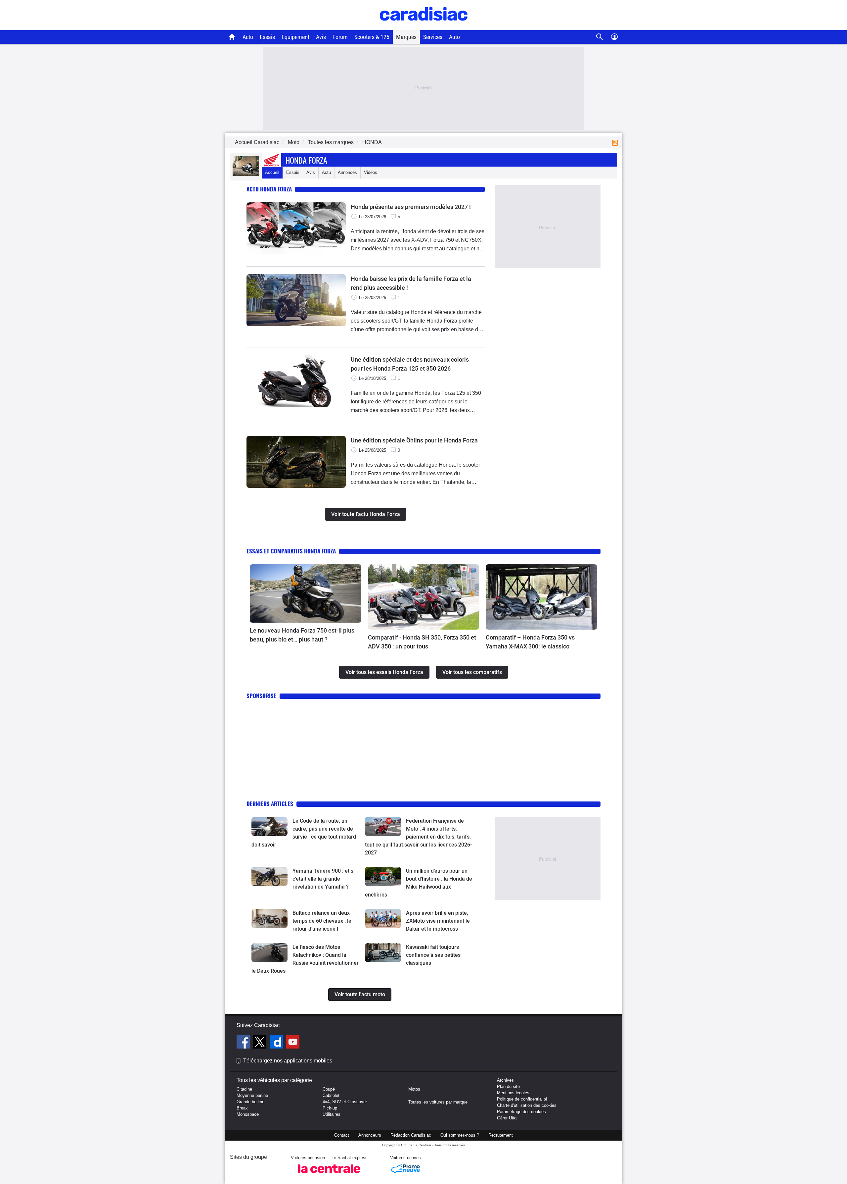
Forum (340, 36)
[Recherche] (599, 37)
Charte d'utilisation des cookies (527, 1105)
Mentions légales (513, 1092)
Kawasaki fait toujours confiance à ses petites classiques (433, 955)
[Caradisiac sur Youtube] (292, 1043)
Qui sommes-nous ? (459, 1135)
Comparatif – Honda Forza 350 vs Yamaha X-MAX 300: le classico (530, 642)
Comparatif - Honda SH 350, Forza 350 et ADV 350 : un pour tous (422, 642)
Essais (267, 36)
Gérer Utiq (506, 1117)
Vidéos (370, 172)
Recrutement (500, 1135)
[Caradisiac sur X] (260, 1043)
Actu (248, 36)
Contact (341, 1135)
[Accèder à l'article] (305, 593)
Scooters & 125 (371, 36)
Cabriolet (331, 1095)
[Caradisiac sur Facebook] (244, 1043)
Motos (414, 1089)
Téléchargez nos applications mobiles (287, 1060)
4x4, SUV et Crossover (345, 1101)
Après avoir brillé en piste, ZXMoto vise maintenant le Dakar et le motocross (438, 921)
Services (432, 36)
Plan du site (508, 1086)
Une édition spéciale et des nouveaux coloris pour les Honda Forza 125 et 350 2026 (410, 364)
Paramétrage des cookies (521, 1111)
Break (242, 1108)
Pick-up (330, 1108)
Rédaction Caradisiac (410, 1135)
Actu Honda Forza (269, 189)
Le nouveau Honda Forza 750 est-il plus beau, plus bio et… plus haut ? (302, 635)
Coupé (329, 1089)
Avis (321, 36)
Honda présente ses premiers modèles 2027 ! (411, 206)
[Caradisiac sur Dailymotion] (277, 1043)
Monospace (248, 1114)
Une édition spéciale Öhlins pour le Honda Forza (414, 440)
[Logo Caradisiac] (424, 26)
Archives (505, 1080)
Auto (454, 36)
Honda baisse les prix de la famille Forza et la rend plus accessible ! (411, 283)
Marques (406, 36)
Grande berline (250, 1101)
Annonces (347, 172)
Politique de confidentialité (522, 1099)
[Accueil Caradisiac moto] (232, 36)
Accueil (272, 172)
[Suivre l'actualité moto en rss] (616, 142)
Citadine (244, 1089)
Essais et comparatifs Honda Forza (291, 551)
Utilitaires (331, 1114)
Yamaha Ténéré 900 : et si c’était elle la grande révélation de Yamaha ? (323, 879)
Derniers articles (269, 803)
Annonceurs (369, 1135)
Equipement (295, 36)
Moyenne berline (252, 1095)
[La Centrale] (329, 1174)
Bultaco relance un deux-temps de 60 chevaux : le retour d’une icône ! (321, 921)
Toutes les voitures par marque (438, 1102)
